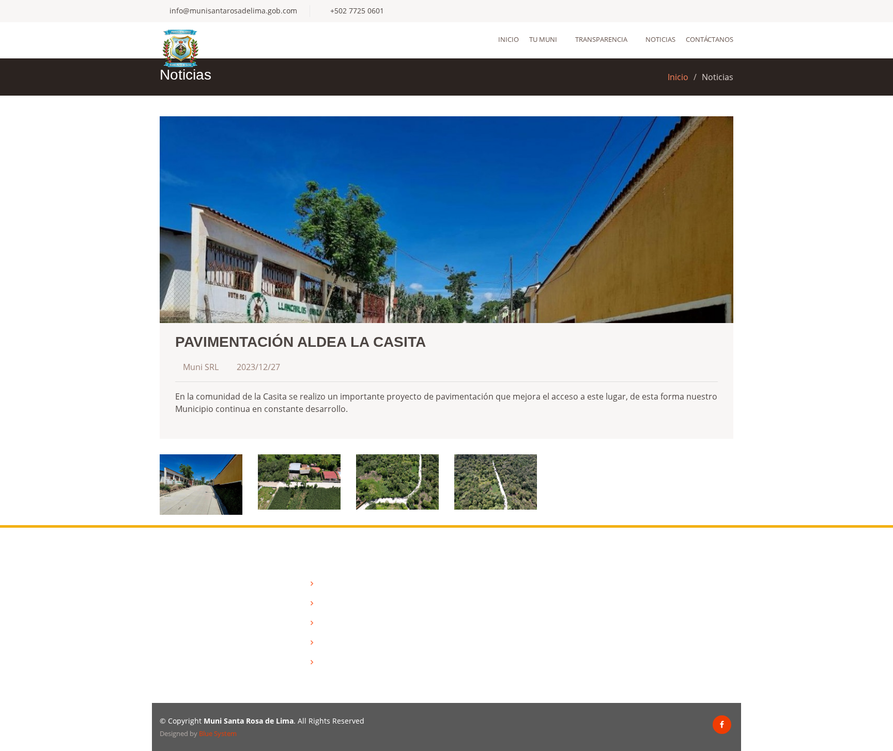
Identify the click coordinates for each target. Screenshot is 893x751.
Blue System (218, 733)
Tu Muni (543, 39)
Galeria (329, 642)
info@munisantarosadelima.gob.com (233, 11)
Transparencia (601, 39)
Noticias (660, 39)
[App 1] (201, 483)
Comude (331, 622)
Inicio (508, 39)
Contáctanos (709, 39)
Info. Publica (338, 603)
